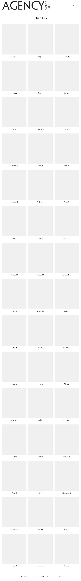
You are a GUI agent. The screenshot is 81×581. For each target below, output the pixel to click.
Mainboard (62, 577)
